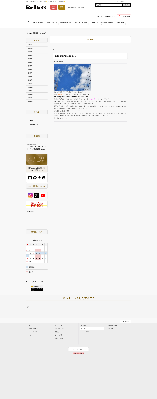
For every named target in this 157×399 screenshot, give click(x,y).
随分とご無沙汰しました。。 (66, 56)
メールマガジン (85, 332)
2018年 (30, 62)
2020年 (30, 55)
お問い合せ (110, 329)
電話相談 (53, 7)
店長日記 (83, 329)
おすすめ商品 (58, 335)
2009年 (30, 91)
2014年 (30, 76)
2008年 (30, 94)
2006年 (30, 101)
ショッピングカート (34, 332)
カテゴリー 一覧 (59, 329)
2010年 (30, 87)
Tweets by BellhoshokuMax (35, 282)
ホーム (30, 326)
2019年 (30, 59)
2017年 (30, 66)
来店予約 (61, 7)
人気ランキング (59, 338)
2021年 (30, 52)
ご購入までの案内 (112, 326)
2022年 (30, 48)
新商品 (57, 332)
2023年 (30, 45)
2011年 (30, 84)
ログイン (99, 16)
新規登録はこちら (110, 16)
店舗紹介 (30, 211)
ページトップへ (126, 321)
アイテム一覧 (58, 326)
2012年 (30, 80)
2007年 (30, 98)
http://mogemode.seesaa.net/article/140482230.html (71, 97)
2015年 (30, 73)
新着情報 (83, 326)
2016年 (30, 69)
